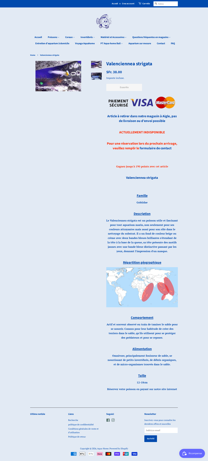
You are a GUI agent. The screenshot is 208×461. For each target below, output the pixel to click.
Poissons (53, 37)
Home (32, 55)
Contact (161, 43)
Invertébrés (87, 37)
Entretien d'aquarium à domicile (52, 43)
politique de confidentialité (81, 424)
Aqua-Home (103, 448)
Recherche (73, 420)
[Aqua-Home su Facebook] (108, 420)
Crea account (128, 3)
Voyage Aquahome (85, 43)
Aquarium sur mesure (140, 43)
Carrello (146, 3)
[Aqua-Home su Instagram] (113, 420)
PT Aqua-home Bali (110, 43)
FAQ (173, 43)
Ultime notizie (37, 414)
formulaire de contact (155, 148)
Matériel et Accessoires (113, 37)
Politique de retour (77, 436)
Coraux (69, 37)
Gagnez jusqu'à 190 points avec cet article (142, 166)
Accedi (115, 3)
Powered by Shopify (118, 448)
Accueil (38, 37)
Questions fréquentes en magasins (150, 37)
